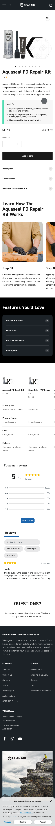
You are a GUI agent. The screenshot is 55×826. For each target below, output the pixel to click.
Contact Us (7, 675)
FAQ (32, 685)
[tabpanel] (27, 565)
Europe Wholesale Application (10, 727)
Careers (6, 680)
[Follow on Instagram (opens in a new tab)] (12, 739)
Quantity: (6, 137)
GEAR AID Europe (10, 701)
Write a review (27, 520)
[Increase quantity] (18, 144)
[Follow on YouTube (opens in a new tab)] (20, 739)
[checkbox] (11, 555)
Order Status (36, 669)
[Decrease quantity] (6, 144)
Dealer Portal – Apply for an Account (12, 718)
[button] (27, 488)
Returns (34, 680)
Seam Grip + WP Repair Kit (39, 392)
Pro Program (8, 690)
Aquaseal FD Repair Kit (13, 390)
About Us (6, 669)
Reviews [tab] (11, 533)
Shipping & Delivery (39, 675)
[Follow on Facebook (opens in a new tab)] (4, 739)
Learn (5, 685)
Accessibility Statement (41, 690)
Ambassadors (8, 696)
